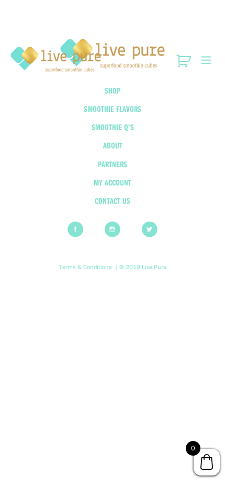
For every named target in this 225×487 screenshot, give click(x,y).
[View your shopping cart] (185, 61)
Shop (112, 90)
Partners (112, 164)
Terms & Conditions (85, 267)
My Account (112, 182)
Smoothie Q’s (113, 127)
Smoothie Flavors (112, 108)
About (112, 145)
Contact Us (112, 200)
